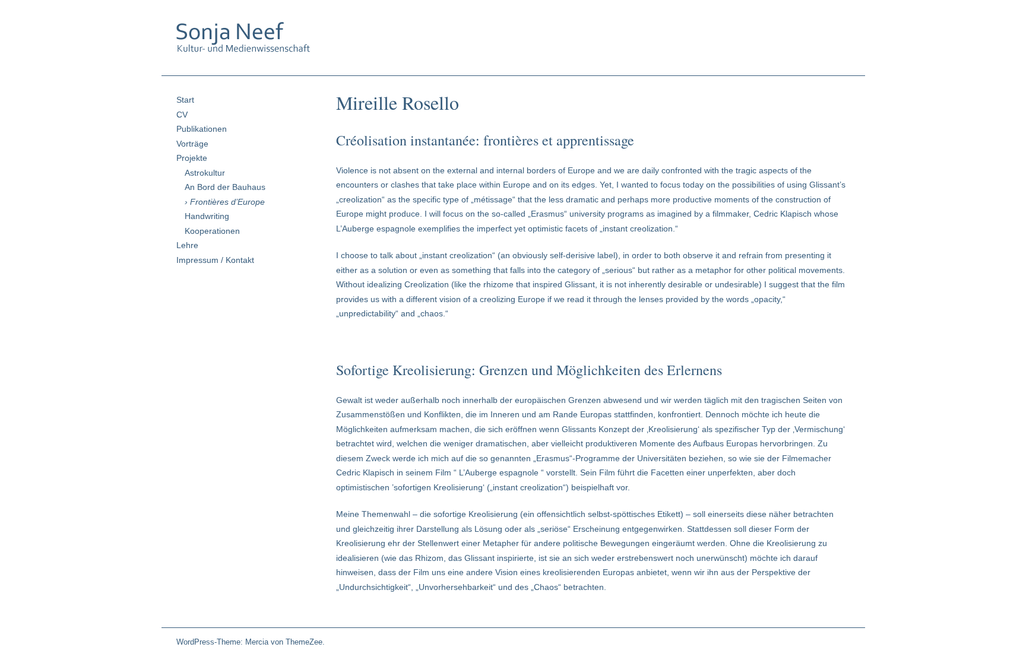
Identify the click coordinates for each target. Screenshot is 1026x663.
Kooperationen (212, 231)
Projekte (191, 158)
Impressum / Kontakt (215, 260)
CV (182, 114)
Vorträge (192, 143)
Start (185, 99)
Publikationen (201, 129)
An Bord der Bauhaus (225, 187)
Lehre (187, 245)
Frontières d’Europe (227, 202)
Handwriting (207, 216)
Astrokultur (205, 172)
